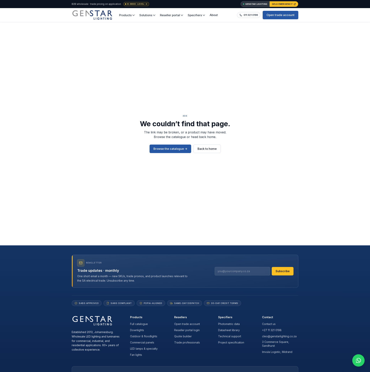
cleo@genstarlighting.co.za (279, 336)
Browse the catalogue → (170, 149)
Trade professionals (187, 342)
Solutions (145, 15)
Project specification (231, 342)
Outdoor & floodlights (143, 336)
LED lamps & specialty (144, 348)
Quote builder (183, 336)
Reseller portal (170, 15)
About (214, 15)
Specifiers (195, 15)
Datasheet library (229, 330)
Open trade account (280, 15)
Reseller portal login (187, 330)
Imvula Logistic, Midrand (277, 351)
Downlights (137, 330)
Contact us (269, 324)
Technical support (229, 336)
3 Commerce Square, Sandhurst (275, 343)
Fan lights (136, 354)
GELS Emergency (282, 4)
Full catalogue (139, 324)
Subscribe (283, 271)
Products (125, 15)
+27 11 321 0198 (272, 330)
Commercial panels (142, 342)
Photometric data (229, 324)
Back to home (207, 149)
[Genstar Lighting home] (92, 15)
